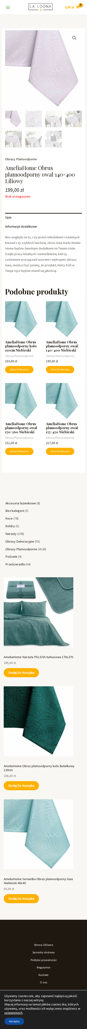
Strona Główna (43, 945)
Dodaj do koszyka (21, 672)
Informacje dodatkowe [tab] (21, 226)
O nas (43, 982)
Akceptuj (14, 1021)
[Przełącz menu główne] (8, 7)
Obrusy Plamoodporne (21, 159)
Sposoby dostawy (43, 952)
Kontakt (43, 975)
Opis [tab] (8, 217)
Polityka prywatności (44, 960)
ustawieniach (13, 1013)
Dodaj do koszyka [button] (19, 369)
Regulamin (43, 967)
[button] (74, 38)
